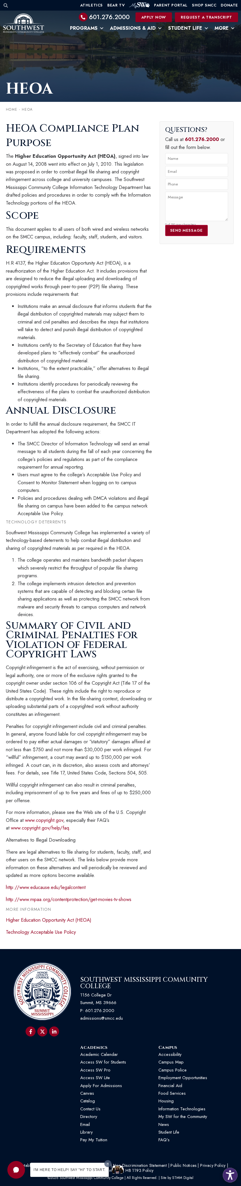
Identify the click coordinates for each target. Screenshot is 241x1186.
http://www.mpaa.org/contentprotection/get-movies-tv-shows (68, 899)
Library (86, 1132)
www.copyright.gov (44, 820)
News (163, 1124)
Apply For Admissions (101, 1085)
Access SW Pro (95, 1070)
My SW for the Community (182, 1116)
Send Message (186, 230)
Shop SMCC (204, 5)
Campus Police (172, 1070)
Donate (229, 5)
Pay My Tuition (93, 1140)
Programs (84, 28)
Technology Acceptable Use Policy (41, 931)
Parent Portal (171, 5)
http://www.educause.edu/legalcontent (46, 887)
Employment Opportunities (183, 1077)
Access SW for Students (103, 1062)
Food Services (172, 1093)
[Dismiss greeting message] (107, 1163)
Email (85, 1124)
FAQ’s (164, 1140)
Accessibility (170, 1054)
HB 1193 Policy (139, 1170)
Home (11, 109)
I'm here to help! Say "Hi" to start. (70, 1170)
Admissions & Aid (133, 28)
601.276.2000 (109, 17)
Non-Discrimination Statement (140, 1165)
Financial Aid (170, 1085)
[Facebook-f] (31, 1031)
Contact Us (90, 1109)
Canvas (87, 1093)
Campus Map (171, 1062)
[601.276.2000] (83, 17)
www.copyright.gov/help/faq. (41, 827)
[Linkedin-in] (54, 1031)
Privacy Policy (213, 1165)
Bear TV (116, 5)
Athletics (91, 5)
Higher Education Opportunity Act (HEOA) (48, 919)
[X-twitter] (42, 1031)
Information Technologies (181, 1109)
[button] (16, 1170)
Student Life (185, 28)
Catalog (87, 1101)
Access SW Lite (95, 1077)
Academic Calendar (99, 1054)
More (222, 28)
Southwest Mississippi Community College (144, 983)
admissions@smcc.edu (101, 1018)
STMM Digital (182, 1177)
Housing (166, 1101)
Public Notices (183, 1165)
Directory (88, 1116)
